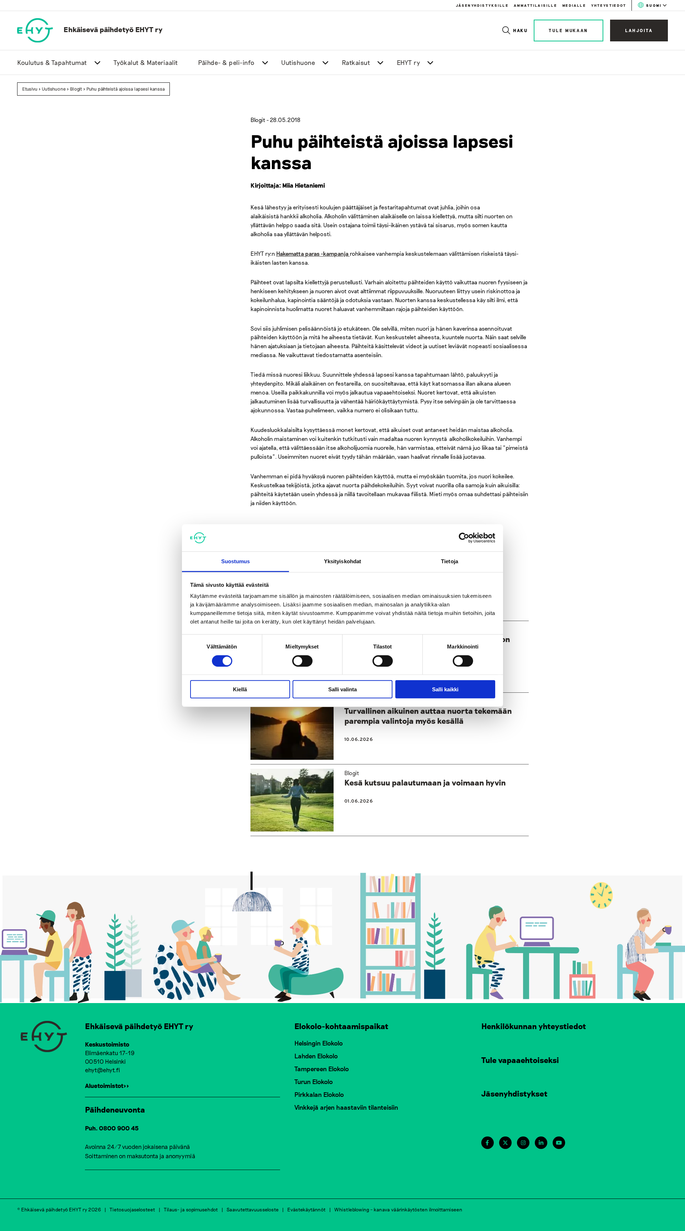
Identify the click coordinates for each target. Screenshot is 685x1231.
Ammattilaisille (535, 5)
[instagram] (523, 1142)
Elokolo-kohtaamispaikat (341, 1026)
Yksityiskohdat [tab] (342, 561)
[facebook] (487, 1142)
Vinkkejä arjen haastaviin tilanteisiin (346, 1107)
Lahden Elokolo (316, 1056)
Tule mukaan (568, 30)
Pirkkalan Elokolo (319, 1094)
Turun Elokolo (313, 1081)
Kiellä (240, 689)
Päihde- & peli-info (226, 62)
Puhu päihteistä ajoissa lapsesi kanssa (125, 89)
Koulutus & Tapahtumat (52, 62)
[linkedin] (541, 1142)
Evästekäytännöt (306, 1209)
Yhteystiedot (608, 5)
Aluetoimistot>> (107, 1085)
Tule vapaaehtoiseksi (520, 1059)
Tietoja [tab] (449, 561)
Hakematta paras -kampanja (313, 253)
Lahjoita (639, 30)
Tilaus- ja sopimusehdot (191, 1209)
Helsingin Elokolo (318, 1043)
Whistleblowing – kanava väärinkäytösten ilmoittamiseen (398, 1209)
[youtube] (559, 1142)
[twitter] (505, 1142)
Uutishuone (298, 62)
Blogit (76, 89)
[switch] (302, 660)
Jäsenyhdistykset (514, 1093)
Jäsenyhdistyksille (482, 5)
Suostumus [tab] (235, 561)
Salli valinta (342, 689)
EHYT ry (408, 62)
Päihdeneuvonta (115, 1109)
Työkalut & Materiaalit (145, 62)
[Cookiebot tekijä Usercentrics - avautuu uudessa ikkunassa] (464, 538)
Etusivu (29, 89)
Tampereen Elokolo (321, 1069)
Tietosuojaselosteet (132, 1209)
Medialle (574, 5)
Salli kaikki (445, 689)
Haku (520, 30)
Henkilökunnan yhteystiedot (533, 1026)
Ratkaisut (356, 62)
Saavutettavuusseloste (253, 1209)
